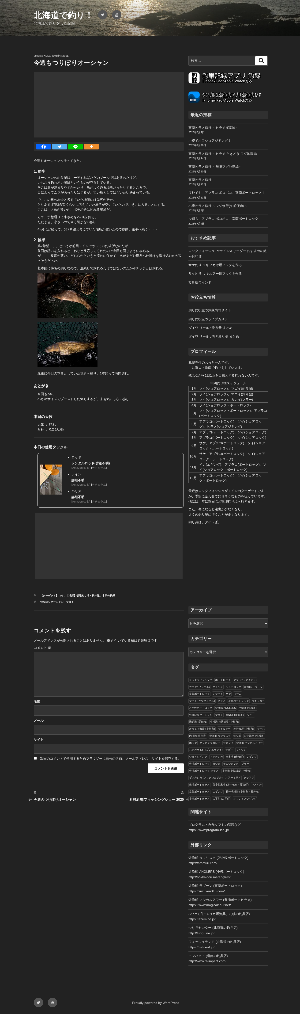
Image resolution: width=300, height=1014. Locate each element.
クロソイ (218, 687)
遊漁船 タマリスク (220, 735)
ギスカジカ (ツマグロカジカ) (206, 777)
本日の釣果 (108, 595)
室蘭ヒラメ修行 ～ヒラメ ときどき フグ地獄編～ (224, 154)
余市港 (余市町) (235, 756)
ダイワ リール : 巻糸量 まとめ (210, 328)
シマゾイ (218, 693)
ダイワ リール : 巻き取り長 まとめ (213, 336)
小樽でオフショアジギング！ (209, 140)
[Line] (75, 146)
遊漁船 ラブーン (253, 687)
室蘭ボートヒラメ (199, 791)
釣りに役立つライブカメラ (208, 319)
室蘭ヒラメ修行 (199, 180)
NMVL (65, 55)
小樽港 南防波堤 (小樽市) (224, 721)
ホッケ (193, 742)
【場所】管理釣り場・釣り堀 (83, 595)
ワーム (237, 693)
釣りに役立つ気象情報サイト (209, 310)
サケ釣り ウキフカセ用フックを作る (215, 265)
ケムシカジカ (231, 763)
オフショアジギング (245, 798)
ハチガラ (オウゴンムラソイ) (206, 749)
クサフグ (249, 777)
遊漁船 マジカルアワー (249, 742)
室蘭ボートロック (199, 693)
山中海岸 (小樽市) (254, 735)
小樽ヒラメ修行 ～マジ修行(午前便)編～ (218, 206)
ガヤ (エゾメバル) (199, 687)
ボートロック (223, 680)
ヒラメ (221, 700)
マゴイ (70, 601)
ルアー (250, 714)
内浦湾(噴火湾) (197, 735)
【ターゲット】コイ (52, 595)
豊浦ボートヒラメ (199, 784)
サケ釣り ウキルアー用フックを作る (215, 273)
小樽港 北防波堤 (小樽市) (236, 770)
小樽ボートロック (238, 700)
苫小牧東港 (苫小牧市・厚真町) (231, 784)
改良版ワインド (199, 282)
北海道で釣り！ (63, 15)
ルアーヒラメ (233, 777)
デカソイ (228, 742)
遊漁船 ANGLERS (225, 707)
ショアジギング (198, 756)
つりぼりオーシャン (52, 601)
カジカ (216, 763)
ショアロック (233, 687)
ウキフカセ (258, 700)
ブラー (245, 763)
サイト (39, 739)
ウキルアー (224, 728)
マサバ (261, 728)
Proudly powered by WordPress (155, 1003)
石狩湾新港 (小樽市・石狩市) (242, 791)
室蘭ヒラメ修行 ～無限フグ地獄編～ (215, 166)
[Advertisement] (109, 104)
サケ (228, 693)
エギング (218, 791)
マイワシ (241, 749)
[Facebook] (43, 146)
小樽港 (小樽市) (248, 707)
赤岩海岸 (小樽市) (243, 728)
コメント (42, 648)
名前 (37, 701)
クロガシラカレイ (210, 742)
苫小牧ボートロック (200, 707)
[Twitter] (59, 146)
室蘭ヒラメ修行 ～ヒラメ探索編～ (213, 128)
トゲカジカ (216, 756)
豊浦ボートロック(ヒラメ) (204, 770)
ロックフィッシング (200, 680)
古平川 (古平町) (222, 798)
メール (39, 720)
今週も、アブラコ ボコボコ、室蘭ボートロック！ (225, 219)
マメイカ (256, 784)
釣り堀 (237, 735)
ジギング (252, 756)
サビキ (229, 749)
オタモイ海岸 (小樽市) (202, 728)
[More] (91, 146)
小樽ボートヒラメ (199, 798)
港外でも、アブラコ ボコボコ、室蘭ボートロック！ (226, 192)
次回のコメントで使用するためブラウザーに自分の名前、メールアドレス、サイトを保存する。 (110, 758)
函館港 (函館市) (198, 721)
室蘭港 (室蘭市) (235, 714)
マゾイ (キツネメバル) (202, 700)
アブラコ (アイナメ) (245, 680)
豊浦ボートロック (199, 763)
